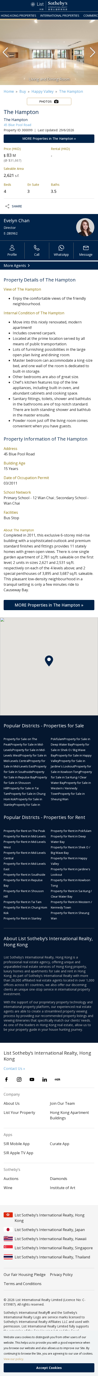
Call (36, 254)
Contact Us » (14, 1068)
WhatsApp (61, 254)
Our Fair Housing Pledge (25, 1274)
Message (86, 254)
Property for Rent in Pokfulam (71, 831)
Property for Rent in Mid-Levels (25, 836)
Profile (12, 254)
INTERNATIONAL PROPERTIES (59, 15)
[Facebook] (6, 1079)
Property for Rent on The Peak (24, 831)
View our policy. (14, 1359)
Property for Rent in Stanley (22, 918)
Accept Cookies (49, 1368)
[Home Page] (49, 5)
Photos (45, 101)
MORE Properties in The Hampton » (49, 138)
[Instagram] (19, 1079)
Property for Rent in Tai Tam (22, 902)
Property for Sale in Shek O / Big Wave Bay (70, 749)
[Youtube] (31, 1079)
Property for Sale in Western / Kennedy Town (71, 788)
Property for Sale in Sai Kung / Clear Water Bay (71, 777)
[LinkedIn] (44, 1079)
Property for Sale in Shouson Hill (25, 782)
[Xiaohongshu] (57, 1079)
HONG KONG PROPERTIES (18, 15)
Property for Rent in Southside (24, 875)
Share (17, 206)
